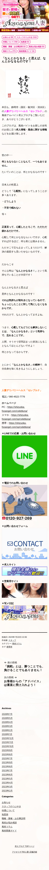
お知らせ (6, 802)
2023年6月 (7, 774)
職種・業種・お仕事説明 (13, 818)
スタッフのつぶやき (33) (27, 37)
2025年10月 (8, 746)
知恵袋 (5, 814)
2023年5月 (7, 778)
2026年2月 (7, 730)
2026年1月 (7, 734)
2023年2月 (7, 790)
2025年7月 (7, 758)
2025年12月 (8, 738)
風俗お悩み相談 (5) (36, 46)
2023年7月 (7, 770)
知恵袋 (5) (25, 42)
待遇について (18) (10, 42)
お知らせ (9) (8, 37)
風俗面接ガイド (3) (26, 51)
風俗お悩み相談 (9, 822)
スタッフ (12, 640)
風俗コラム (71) (9, 51)
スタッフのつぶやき (11, 806)
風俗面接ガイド (9, 830)
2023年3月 (7, 786)
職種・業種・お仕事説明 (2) (14, 46)
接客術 (9, 647)
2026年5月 (7, 718)
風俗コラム (17, 644)
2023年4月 (7, 782)
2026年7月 (7, 714)
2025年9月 (7, 750)
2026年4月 (7, 722)
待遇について (8, 810)
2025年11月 (7, 742)
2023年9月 (7, 762)
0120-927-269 (19, 518)
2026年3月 (7, 726)
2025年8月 (7, 754)
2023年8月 (7, 766)
